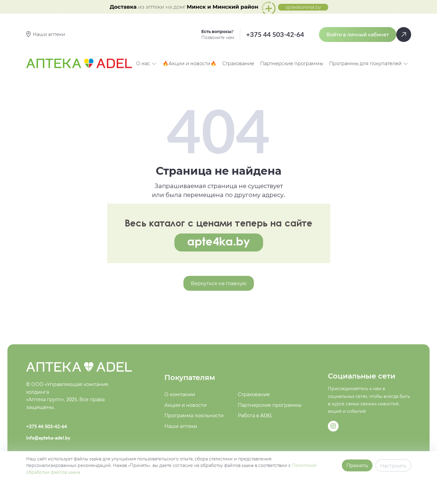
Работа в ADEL (255, 415)
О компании (179, 394)
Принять (357, 465)
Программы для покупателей (365, 63)
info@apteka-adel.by (48, 437)
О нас (143, 63)
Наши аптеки (180, 426)
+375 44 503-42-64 (275, 34)
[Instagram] (333, 426)
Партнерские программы (291, 63)
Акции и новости (185, 405)
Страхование (238, 63)
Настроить (393, 465)
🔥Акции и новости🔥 (189, 63)
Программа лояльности (194, 415)
